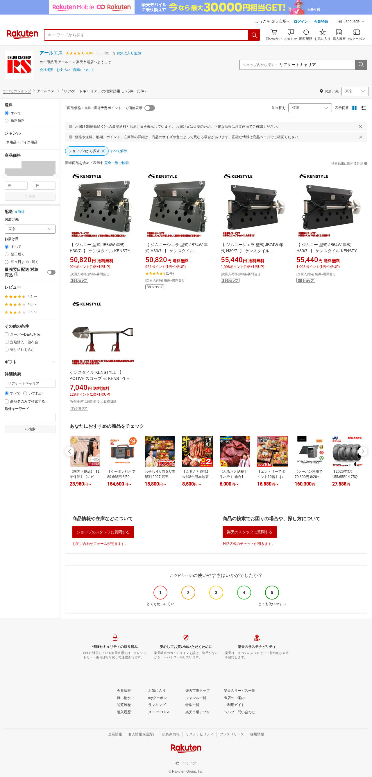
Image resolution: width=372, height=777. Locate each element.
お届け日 (12, 239)
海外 (21, 212)
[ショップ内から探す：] (361, 65)
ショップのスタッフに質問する (103, 532)
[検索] (254, 35)
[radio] (6, 113)
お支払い (63, 70)
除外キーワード (17, 409)
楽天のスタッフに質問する (249, 532)
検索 (31, 197)
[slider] (5, 176)
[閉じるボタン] (360, 126)
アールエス (51, 52)
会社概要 (46, 70)
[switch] (51, 272)
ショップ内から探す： (260, 65)
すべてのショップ (17, 91)
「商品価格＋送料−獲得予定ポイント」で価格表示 (103, 108)
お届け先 (12, 219)
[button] (351, 22)
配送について (83, 70)
